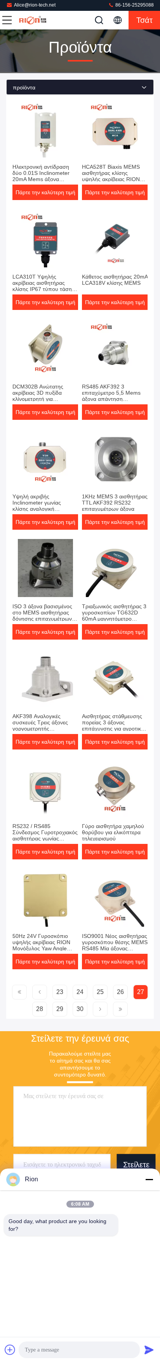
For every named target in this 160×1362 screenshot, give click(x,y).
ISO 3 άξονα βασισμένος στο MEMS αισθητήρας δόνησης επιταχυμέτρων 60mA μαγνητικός (42, 615)
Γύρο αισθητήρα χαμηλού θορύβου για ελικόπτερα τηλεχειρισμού (113, 832)
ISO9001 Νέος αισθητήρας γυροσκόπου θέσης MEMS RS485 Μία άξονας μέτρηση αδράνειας (115, 945)
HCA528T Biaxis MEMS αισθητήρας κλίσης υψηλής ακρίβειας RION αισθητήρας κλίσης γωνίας (114, 176)
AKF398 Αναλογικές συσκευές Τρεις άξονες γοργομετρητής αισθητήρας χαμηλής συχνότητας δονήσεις (40, 728)
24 (80, 992)
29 (59, 1009)
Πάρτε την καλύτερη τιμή (45, 192)
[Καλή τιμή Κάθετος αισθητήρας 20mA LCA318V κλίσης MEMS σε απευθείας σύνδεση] (115, 238)
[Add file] (10, 1349)
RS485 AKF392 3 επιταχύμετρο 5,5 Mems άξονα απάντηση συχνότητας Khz (111, 395)
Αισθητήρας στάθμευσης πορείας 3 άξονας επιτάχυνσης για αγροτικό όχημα (113, 725)
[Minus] (149, 1179)
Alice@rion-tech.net (35, 5)
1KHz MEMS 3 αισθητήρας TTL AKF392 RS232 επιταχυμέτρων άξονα (115, 502)
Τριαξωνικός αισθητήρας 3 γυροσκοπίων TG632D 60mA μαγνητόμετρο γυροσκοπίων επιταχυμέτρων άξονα (114, 618)
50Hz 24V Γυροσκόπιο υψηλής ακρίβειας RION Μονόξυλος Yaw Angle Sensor (41, 945)
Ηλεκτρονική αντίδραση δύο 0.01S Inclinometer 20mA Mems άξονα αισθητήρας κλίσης (41, 176)
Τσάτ (144, 20)
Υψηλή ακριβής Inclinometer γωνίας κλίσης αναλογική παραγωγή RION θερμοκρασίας (36, 508)
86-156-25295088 (134, 5)
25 (100, 992)
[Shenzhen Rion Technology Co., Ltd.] (32, 20)
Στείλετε (136, 1164)
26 (120, 992)
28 (39, 1009)
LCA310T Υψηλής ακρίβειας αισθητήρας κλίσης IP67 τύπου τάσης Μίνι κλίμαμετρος (43, 286)
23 (59, 992)
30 (80, 1009)
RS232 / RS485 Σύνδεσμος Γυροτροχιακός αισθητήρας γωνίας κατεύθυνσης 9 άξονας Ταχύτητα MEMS (45, 838)
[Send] (149, 1349)
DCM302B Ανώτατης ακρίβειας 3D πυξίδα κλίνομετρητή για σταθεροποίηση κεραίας (41, 395)
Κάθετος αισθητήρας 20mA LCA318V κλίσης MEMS (115, 280)
